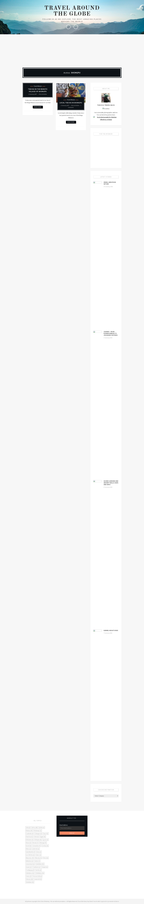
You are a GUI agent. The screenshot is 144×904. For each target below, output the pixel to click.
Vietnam (29, 879)
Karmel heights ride (111, 630)
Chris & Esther (43, 94)
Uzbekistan (40, 873)
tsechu (38, 870)
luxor (38, 855)
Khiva (28, 849)
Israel (28, 845)
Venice (28, 876)
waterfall (38, 879)
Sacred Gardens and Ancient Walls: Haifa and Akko (111, 482)
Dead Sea (29, 836)
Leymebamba (30, 852)
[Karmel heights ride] (97, 703)
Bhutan (29, 830)
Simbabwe (40, 864)
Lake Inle (36, 849)
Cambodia (29, 833)
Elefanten (29, 839)
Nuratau (38, 858)
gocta (45, 839)
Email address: (63, 825)
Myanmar (30, 858)
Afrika (41, 827)
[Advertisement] (72, 49)
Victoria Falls (37, 876)
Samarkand (30, 864)
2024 (28, 827)
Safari (37, 861)
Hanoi (28, 842)
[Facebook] (68, 27)
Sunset (28, 867)
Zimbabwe (30, 882)
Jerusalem (36, 845)
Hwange (43, 842)
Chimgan (38, 833)
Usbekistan (30, 873)
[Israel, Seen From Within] (97, 254)
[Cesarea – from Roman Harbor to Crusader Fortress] (97, 404)
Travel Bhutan (38, 86)
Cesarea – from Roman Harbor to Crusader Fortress (111, 333)
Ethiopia (38, 839)
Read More (37, 107)
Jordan (45, 845)
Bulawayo (37, 830)
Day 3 (45, 833)
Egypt (42, 836)
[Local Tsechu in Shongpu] (71, 93)
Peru (45, 858)
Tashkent (36, 867)
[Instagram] (75, 27)
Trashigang (30, 870)
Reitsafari (29, 861)
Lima (39, 852)
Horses (35, 842)
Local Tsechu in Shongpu (71, 103)
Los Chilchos (30, 855)
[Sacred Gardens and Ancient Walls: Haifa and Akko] (97, 553)
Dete (36, 836)
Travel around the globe (72, 11)
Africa (34, 827)
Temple (45, 867)
